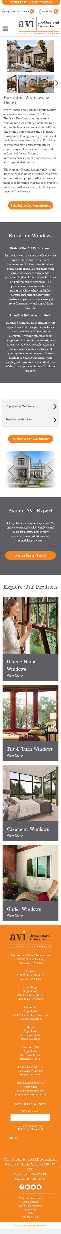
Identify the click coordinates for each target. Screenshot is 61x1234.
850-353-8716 (36, 1179)
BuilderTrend (30, 1217)
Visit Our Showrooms (30, 1198)
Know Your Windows (30, 1205)
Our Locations (30, 1201)
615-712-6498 (38, 1174)
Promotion (30, 1209)
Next (54, 82)
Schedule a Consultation (31, 2)
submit (13, 1137)
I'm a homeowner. (32, 1125)
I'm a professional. (32, 1129)
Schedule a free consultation (30, 205)
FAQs (30, 1213)
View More (15, 675)
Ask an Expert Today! (30, 555)
